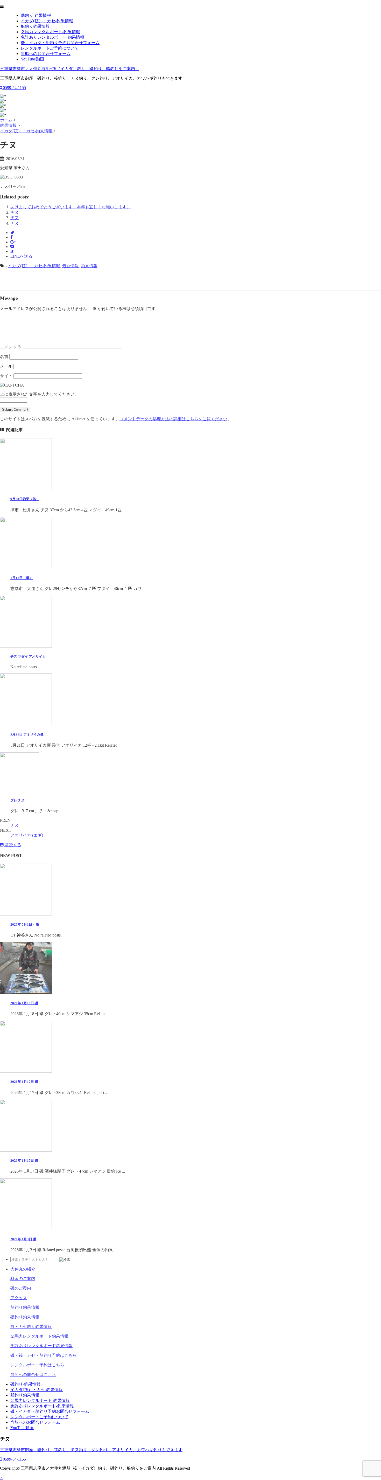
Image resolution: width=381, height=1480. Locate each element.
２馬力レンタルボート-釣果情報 (50, 32)
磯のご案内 (20, 1288)
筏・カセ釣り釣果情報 (31, 1326)
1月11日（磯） (21, 578)
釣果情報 (89, 266)
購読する (12, 845)
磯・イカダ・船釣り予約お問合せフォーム (60, 42)
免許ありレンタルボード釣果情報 (41, 1346)
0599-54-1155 (14, 87)
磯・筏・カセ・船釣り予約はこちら (43, 1355)
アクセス (18, 1298)
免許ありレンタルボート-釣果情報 (52, 37)
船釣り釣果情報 (35, 26)
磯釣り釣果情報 (24, 1317)
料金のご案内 (22, 1278)
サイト (6, 376)
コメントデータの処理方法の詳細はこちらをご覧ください (173, 419)
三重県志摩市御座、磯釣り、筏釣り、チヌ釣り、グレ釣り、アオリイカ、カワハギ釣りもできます (91, 1450)
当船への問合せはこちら (33, 1374)
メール (6, 366)
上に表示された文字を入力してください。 (39, 394)
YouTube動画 (32, 59)
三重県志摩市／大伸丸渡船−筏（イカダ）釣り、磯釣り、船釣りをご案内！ (69, 68)
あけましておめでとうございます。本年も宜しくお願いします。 (70, 207)
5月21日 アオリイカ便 (27, 734)
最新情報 (70, 266)
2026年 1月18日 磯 (24, 1003)
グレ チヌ (17, 800)
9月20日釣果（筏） (24, 499)
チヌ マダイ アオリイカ (28, 656)
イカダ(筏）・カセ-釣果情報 (47, 21)
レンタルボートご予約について (50, 48)
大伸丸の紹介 (22, 1269)
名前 (4, 356)
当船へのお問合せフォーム (45, 53)
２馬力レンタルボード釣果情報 (39, 1336)
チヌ (14, 212)
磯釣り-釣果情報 (36, 15)
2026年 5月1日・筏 (24, 924)
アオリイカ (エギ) (26, 835)
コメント (11, 347)
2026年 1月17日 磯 (24, 1082)
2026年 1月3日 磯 (23, 1239)
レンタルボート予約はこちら (37, 1365)
